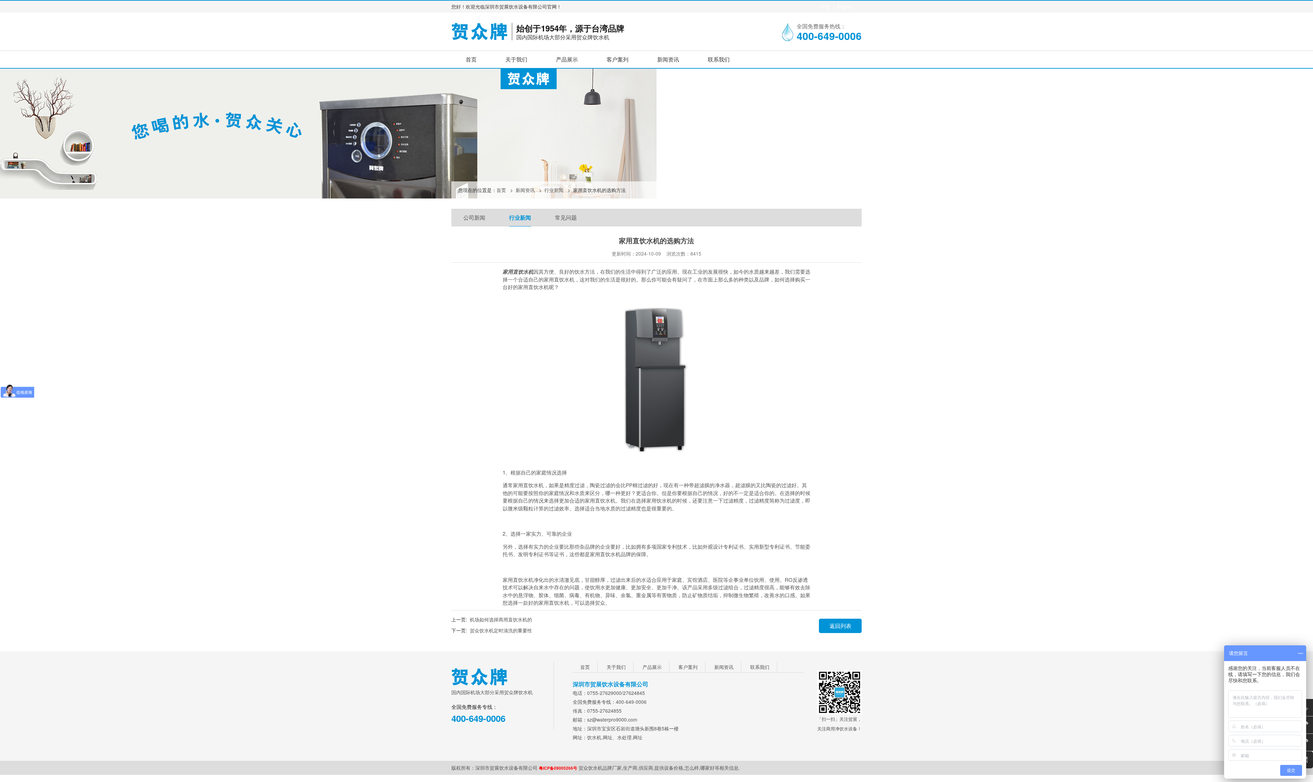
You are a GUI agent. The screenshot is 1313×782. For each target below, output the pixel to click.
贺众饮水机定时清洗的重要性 (501, 630)
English (845, 6)
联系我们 (719, 59)
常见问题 (566, 217)
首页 (471, 59)
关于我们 (516, 59)
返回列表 (840, 626)
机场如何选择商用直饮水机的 (501, 619)
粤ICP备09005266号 (558, 768)
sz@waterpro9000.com (612, 719)
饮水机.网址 (599, 737)
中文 (825, 6)
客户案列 (617, 59)
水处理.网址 (629, 737)
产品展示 (567, 59)
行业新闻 (553, 190)
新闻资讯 (668, 59)
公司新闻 (474, 217)
